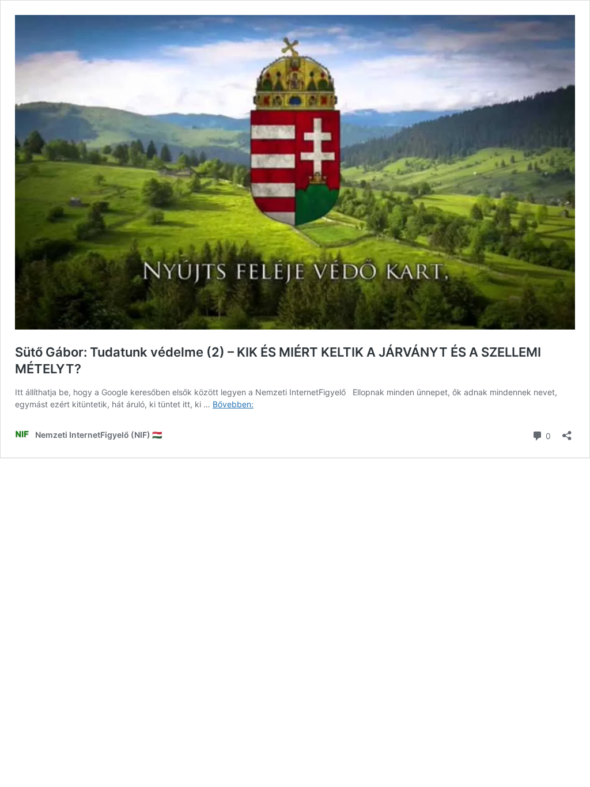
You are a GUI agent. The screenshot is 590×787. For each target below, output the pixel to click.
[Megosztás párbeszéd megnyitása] (567, 432)
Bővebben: (233, 404)
